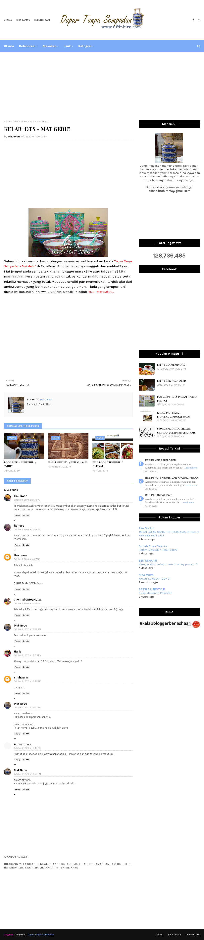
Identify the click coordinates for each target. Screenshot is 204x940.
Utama (8, 20)
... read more (190, 467)
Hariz (17, 651)
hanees (19, 525)
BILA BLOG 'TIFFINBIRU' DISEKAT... (107, 464)
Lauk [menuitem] (67, 46)
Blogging (8, 934)
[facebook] (193, 20)
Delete (26, 515)
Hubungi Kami (42, 20)
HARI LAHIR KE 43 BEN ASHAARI (67, 462)
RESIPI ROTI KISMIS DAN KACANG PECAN (171, 477)
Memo (16, 121)
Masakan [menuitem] (49, 46)
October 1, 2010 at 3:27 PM (27, 559)
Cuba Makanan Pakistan (155, 593)
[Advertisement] (102, 86)
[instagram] (198, 20)
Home (7, 121)
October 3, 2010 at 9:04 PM (27, 774)
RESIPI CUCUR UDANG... (171, 364)
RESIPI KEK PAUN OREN (171, 380)
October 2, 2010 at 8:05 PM (27, 655)
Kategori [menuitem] (84, 46)
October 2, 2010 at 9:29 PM (27, 681)
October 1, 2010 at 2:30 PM (27, 500)
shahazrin (21, 677)
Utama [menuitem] (9, 46)
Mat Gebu (14, 136)
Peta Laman (23, 20)
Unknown (20, 555)
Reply (17, 515)
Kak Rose (20, 496)
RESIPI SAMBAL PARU (159, 495)
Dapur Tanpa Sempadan (41, 934)
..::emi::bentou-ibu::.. (28, 599)
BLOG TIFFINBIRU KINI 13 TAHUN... (20, 464)
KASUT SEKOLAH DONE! (154, 578)
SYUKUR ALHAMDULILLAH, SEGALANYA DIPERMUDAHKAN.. (176, 430)
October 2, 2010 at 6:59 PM (27, 629)
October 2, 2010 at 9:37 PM (27, 707)
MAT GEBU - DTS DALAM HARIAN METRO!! (177, 398)
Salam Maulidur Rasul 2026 (158, 550)
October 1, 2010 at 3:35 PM (27, 603)
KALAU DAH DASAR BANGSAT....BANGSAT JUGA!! (173, 414)
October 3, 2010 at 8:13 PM (27, 748)
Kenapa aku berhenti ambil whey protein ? (168, 564)
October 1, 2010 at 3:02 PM (27, 529)
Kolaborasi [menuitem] (27, 46)
